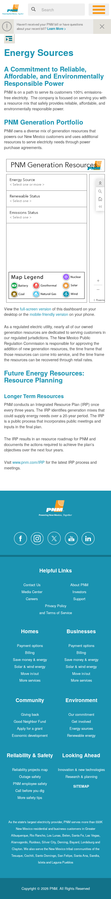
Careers (32, 598)
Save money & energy (30, 659)
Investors (79, 591)
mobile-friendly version (49, 314)
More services (29, 680)
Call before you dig (29, 790)
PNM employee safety (30, 783)
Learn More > (56, 28)
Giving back (30, 714)
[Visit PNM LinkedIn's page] (89, 537)
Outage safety (30, 776)
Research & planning (81, 776)
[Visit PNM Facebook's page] (22, 537)
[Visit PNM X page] (55, 537)
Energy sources (81, 728)
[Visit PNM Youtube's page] (73, 537)
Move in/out (30, 673)
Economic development (30, 735)
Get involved (81, 721)
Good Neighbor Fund (30, 721)
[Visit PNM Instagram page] (38, 537)
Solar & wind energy (29, 666)
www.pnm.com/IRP (28, 462)
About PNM (79, 584)
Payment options (30, 645)
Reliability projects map (30, 769)
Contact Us (31, 584)
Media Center (32, 591)
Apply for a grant (30, 728)
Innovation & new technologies (81, 769)
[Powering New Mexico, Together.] (13, 9)
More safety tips (30, 797)
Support (79, 598)
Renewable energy (81, 735)
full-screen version (35, 309)
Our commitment (81, 714)
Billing (29, 652)
